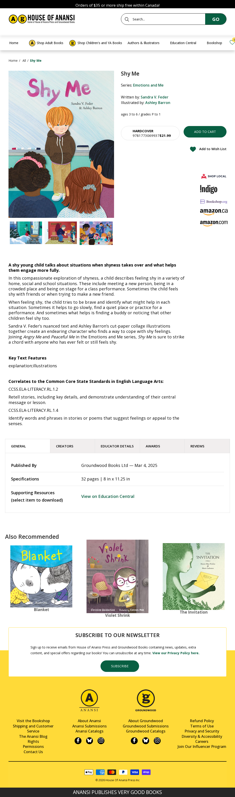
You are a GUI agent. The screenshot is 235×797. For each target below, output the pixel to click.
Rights (33, 741)
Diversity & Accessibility (202, 736)
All (24, 60)
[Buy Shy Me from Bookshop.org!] (214, 201)
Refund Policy (202, 720)
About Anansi (89, 720)
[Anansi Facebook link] (78, 740)
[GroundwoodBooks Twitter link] (145, 740)
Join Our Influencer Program (202, 746)
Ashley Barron (157, 102)
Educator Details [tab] (117, 446)
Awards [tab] (153, 446)
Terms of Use (202, 726)
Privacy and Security (202, 731)
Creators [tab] (64, 446)
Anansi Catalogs (90, 731)
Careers (201, 741)
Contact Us (33, 751)
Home (13, 60)
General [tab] (18, 446)
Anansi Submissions (89, 726)
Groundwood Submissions (146, 726)
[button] (150, 133)
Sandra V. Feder (154, 97)
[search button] (126, 19)
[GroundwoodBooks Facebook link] (134, 740)
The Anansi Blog (33, 736)
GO (215, 19)
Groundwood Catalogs (145, 731)
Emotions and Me (148, 85)
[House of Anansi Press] (42, 18)
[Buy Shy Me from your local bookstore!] (214, 176)
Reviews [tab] (197, 446)
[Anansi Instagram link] (101, 740)
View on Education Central (107, 496)
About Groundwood (145, 720)
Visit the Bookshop (33, 720)
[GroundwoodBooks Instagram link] (157, 740)
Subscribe (120, 666)
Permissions (33, 746)
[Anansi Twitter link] (89, 740)
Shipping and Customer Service (33, 729)
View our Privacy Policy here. (175, 653)
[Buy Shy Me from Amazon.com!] (214, 223)
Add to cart (205, 131)
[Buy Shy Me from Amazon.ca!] (214, 212)
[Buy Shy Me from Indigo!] (208, 189)
